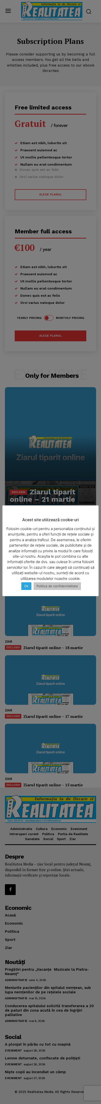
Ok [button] (26, 586)
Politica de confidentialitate (57, 586)
